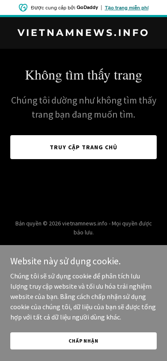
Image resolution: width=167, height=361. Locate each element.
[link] (83, 33)
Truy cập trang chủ (83, 147)
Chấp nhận (83, 340)
